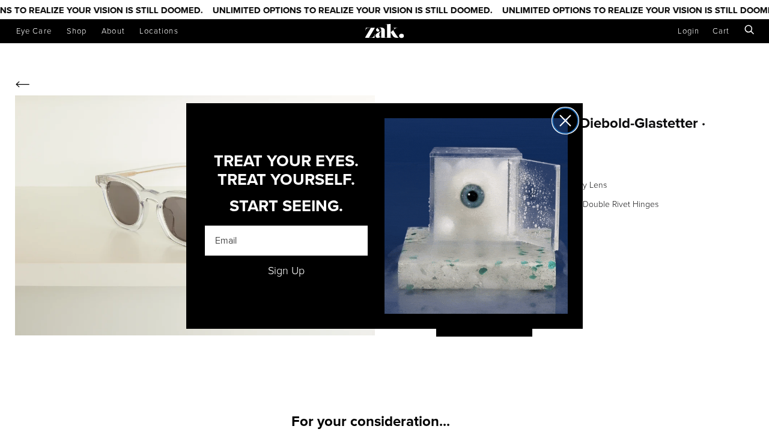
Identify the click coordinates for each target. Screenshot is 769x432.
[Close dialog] (565, 120)
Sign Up (286, 270)
